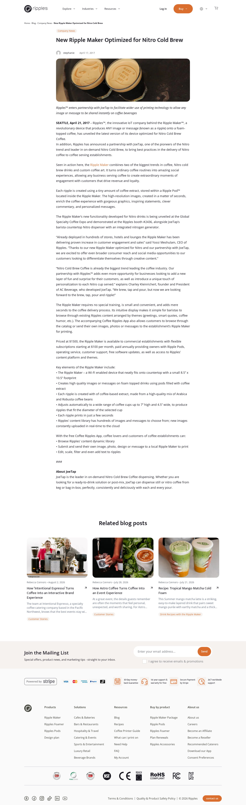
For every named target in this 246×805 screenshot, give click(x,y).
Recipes (119, 724)
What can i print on (126, 737)
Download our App (199, 751)
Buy (181, 8)
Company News (44, 23)
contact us (212, 798)
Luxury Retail (82, 751)
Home (27, 23)
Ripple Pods (157, 724)
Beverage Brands (84, 757)
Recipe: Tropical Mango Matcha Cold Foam (184, 590)
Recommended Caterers (203, 744)
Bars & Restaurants (86, 724)
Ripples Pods (52, 731)
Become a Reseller (199, 737)
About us (193, 717)
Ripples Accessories (162, 744)
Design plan (51, 737)
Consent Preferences (201, 757)
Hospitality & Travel (86, 731)
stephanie (68, 52)
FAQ (116, 751)
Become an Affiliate (200, 731)
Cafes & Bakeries (84, 717)
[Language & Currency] (203, 9)
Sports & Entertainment (89, 744)
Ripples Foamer (54, 724)
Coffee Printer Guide (127, 731)
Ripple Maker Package (164, 717)
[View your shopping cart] (216, 9)
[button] (26, 798)
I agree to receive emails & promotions (176, 661)
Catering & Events (85, 737)
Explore (67, 8)
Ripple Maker (99, 165)
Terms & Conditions (120, 798)
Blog (34, 23)
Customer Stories (38, 619)
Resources (110, 8)
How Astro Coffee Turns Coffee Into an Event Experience (119, 590)
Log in (163, 8)
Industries (88, 8)
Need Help (120, 744)
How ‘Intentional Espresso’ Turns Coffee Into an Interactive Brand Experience (50, 593)
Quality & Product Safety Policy (156, 798)
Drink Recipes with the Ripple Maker (180, 614)
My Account (121, 757)
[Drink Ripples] (36, 9)
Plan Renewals (159, 737)
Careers (192, 724)
